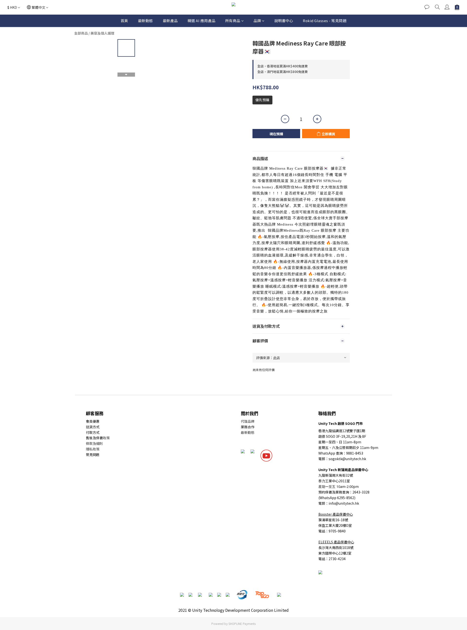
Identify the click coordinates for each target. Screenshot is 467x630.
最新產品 (170, 20)
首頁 (124, 20)
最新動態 (145, 20)
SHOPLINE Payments (242, 623)
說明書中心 (283, 20)
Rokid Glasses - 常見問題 (324, 20)
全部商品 (81, 33)
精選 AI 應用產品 (202, 20)
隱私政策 (92, 449)
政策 (106, 437)
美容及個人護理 (102, 33)
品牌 (257, 20)
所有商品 (232, 20)
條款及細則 (94, 443)
